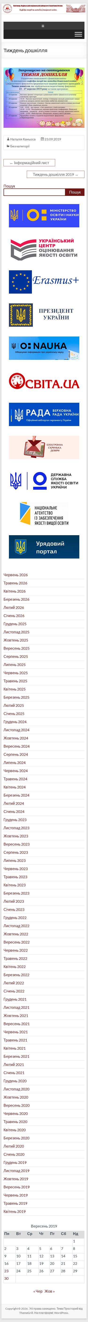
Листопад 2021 (16, 1007)
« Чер (37, 1291)
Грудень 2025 (15, 623)
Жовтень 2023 (16, 836)
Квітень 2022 (15, 966)
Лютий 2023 (14, 901)
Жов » (50, 1291)
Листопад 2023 (16, 828)
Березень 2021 (16, 1056)
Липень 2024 (15, 762)
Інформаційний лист (29, 162)
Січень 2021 (14, 1072)
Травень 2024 (15, 779)
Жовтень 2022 (16, 934)
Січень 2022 (14, 991)
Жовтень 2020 (16, 1097)
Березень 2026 (16, 599)
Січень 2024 (14, 811)
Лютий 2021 (14, 1064)
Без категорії (20, 146)
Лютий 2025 (14, 705)
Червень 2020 (16, 1113)
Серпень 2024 (16, 754)
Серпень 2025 (16, 656)
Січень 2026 (14, 615)
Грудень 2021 (15, 999)
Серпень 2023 (16, 852)
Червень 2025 (16, 672)
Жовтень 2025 (16, 640)
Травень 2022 (15, 958)
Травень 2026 (15, 583)
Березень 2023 (16, 893)
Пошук (9, 186)
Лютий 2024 (14, 803)
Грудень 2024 (15, 721)
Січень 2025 (14, 713)
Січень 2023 (14, 909)
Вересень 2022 (17, 942)
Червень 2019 (16, 1195)
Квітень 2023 (15, 885)
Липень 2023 (15, 860)
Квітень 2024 (15, 787)
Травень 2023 (15, 876)
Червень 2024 (16, 770)
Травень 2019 (15, 1203)
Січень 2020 (14, 1154)
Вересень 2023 (17, 844)
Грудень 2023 (15, 819)
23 (6, 1271)
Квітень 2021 (15, 1048)
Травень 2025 (15, 681)
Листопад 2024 (16, 730)
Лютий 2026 (14, 607)
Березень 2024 (16, 795)
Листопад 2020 (16, 1089)
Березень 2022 (16, 974)
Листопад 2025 (16, 632)
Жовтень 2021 (16, 1015)
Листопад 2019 (16, 1170)
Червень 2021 (16, 1032)
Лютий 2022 (14, 983)
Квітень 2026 (15, 591)
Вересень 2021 (17, 1023)
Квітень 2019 (15, 1211)
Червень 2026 (16, 575)
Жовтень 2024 (16, 738)
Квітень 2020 (15, 1130)
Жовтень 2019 (16, 1178)
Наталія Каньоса (23, 139)
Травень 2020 (15, 1121)
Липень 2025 (15, 664)
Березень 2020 (16, 1138)
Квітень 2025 (15, 689)
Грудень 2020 (15, 1081)
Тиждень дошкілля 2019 (55, 174)
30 (6, 1278)
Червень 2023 (16, 868)
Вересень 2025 (17, 648)
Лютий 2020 (14, 1146)
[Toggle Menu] (78, 34)
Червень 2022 (16, 950)
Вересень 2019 (17, 1187)
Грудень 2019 (15, 1162)
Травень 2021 (15, 1040)
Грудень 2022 (15, 917)
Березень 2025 (16, 697)
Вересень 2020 (17, 1105)
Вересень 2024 (17, 746)
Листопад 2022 (16, 925)
